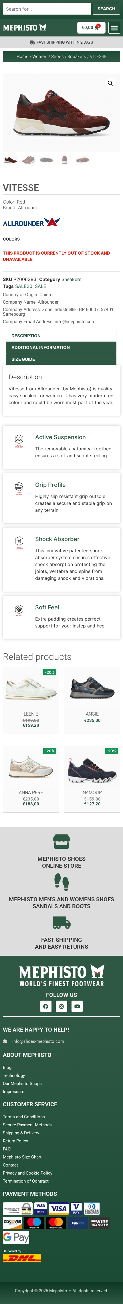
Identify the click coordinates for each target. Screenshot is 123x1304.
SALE (40, 286)
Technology (14, 1075)
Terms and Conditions (24, 1116)
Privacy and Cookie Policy (27, 1173)
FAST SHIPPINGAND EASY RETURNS (61, 943)
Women (39, 56)
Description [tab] (26, 335)
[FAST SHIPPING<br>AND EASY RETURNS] (61, 922)
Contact (10, 1165)
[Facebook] (46, 1006)
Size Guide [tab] (23, 359)
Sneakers (77, 56)
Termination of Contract (26, 1181)
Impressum (13, 1091)
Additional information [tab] (40, 347)
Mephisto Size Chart (22, 1157)
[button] (114, 28)
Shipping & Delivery (21, 1133)
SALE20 (23, 286)
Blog (7, 1067)
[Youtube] (77, 1006)
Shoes (57, 56)
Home (23, 56)
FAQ (7, 1149)
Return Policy (15, 1141)
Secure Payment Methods (27, 1124)
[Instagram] (61, 1006)
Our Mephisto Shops (22, 1083)
